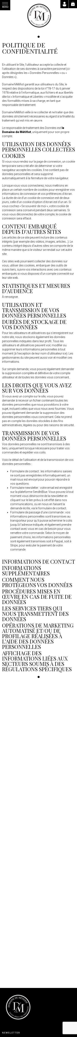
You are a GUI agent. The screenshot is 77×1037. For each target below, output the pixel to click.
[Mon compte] (64, 4)
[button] (5, 5)
